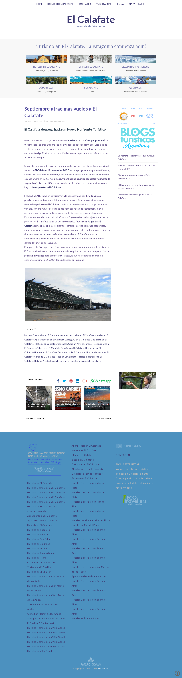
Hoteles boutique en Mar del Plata (91, 520)
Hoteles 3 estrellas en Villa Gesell (46, 632)
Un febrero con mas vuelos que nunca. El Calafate (39, 405)
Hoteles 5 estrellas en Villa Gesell (46, 641)
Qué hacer (85, 4)
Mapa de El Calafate (66, 356)
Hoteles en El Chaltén (39, 571)
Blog (141, 4)
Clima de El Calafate (44, 356)
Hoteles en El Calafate (59, 4)
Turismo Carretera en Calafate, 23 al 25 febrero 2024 (67, 404)
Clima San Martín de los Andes (44, 613)
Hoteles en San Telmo (39, 539)
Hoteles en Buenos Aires (85, 618)
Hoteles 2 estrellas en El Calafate (77, 335)
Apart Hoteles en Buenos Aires (89, 576)
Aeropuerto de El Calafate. (47, 187)
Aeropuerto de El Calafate (71, 352)
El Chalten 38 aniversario (41, 623)
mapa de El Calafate (83, 459)
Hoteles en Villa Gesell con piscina (46, 646)
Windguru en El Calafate (77, 339)
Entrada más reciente (35, 418)
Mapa (132, 4)
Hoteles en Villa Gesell (40, 651)
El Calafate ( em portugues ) (87, 473)
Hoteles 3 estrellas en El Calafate (46, 497)
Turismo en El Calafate (84, 478)
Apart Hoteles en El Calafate (49, 339)
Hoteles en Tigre (36, 557)
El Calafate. (41, 170)
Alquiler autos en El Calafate (88, 469)
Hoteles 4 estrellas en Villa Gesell (46, 627)
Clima (120, 4)
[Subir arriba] (177, 673)
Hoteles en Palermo (38, 534)
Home (39, 4)
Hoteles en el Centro (38, 548)
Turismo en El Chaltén (39, 567)
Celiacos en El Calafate (48, 348)
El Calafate (91, 19)
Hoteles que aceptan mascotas (51, 343)
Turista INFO (104, 4)
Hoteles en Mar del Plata (85, 525)
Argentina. (93, 221)
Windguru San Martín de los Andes (46, 618)
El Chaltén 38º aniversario (41, 562)
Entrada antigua (104, 418)
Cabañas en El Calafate (73, 348)
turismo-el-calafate (55, 121)
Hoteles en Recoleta (38, 529)
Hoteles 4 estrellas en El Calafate (51, 361)
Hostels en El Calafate (45, 352)
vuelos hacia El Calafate (64, 170)
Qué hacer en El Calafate (85, 464)
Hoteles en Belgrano (38, 543)
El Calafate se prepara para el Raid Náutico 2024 (97, 405)
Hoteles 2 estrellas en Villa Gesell (46, 637)
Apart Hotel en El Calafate (42, 520)
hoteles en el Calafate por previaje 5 (87, 140)
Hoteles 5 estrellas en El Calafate (41, 335)
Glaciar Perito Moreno (80, 343)
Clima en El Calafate (83, 455)
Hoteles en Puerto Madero (42, 553)
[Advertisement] (138, 244)
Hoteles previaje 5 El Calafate (85, 361)
